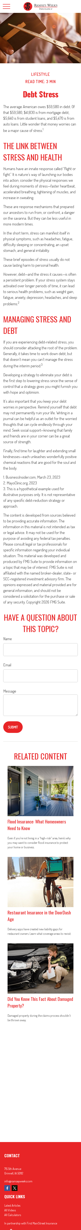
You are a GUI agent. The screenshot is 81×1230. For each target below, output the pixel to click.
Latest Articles (12, 1205)
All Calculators (12, 1215)
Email (7, 665)
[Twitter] (14, 1188)
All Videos (10, 1210)
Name (7, 638)
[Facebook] (7, 1188)
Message (9, 691)
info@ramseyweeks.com (18, 1181)
